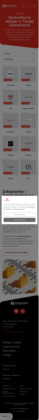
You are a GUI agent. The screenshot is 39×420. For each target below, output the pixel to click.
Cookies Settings (19, 214)
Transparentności (18, 209)
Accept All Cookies (19, 219)
